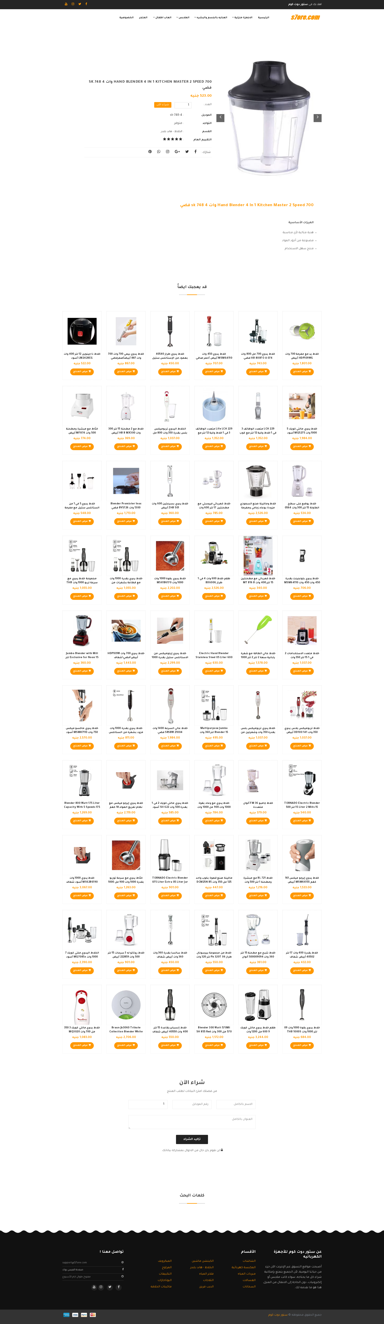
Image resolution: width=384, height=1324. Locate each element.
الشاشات (249, 1261)
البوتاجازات (165, 1280)
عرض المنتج (300, 371)
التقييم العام (202, 139)
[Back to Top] (4, 1316)
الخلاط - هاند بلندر (171, 131)
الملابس (183, 17)
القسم (207, 131)
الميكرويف (165, 1261)
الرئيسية (263, 17)
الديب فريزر (206, 1287)
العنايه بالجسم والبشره (211, 17)
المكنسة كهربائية (244, 1267)
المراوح (167, 1267)
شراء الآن (163, 104)
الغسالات (249, 1280)
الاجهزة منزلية (243, 17)
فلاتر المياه (206, 1274)
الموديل (206, 115)
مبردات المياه (247, 1274)
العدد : (207, 104)
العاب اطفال (163, 17)
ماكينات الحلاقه (161, 1287)
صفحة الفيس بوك (72, 1270)
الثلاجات (208, 1280)
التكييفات (165, 1274)
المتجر (143, 17)
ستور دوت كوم (278, 1315)
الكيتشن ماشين (203, 1261)
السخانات (249, 1287)
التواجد (207, 123)
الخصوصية (126, 17)
